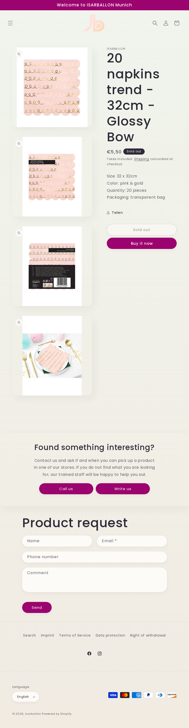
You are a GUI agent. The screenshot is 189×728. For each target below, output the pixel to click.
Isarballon (33, 714)
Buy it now (142, 243)
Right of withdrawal (148, 635)
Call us (66, 488)
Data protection (111, 635)
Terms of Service (75, 635)
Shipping (141, 159)
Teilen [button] (117, 212)
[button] (10, 23)
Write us (122, 488)
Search (29, 635)
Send (37, 607)
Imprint (47, 635)
